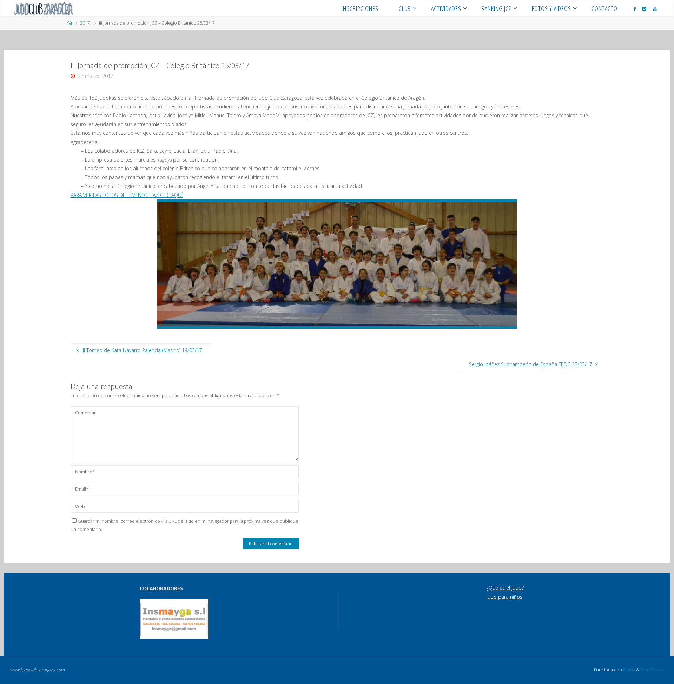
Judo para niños (504, 596)
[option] (174, 619)
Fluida (628, 670)
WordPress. (652, 670)
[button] (150, 619)
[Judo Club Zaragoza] (43, 8)
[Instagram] (644, 8)
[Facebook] (634, 8)
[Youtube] (655, 8)
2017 (85, 23)
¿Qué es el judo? (505, 587)
